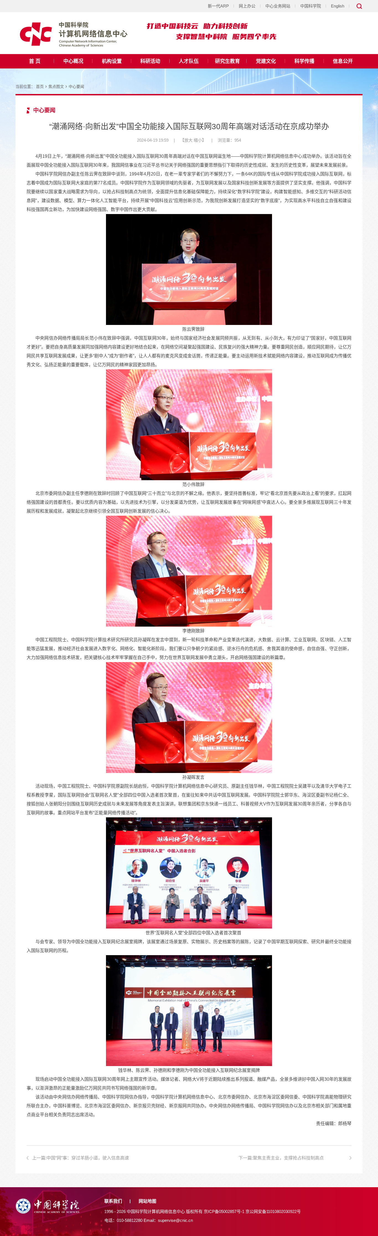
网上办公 (247, 6)
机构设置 (112, 61)
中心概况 (73, 61)
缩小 (198, 140)
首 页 (34, 61)
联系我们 (113, 1201)
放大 (188, 140)
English (337, 6)
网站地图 (147, 1201)
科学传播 (304, 61)
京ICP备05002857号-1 (224, 1211)
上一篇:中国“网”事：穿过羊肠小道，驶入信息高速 (80, 1158)
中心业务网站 (277, 6)
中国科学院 (310, 6)
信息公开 (343, 61)
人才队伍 (189, 61)
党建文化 (266, 61)
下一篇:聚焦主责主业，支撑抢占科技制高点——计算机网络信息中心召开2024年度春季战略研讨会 (292, 1159)
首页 (40, 86)
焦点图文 (56, 86)
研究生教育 (227, 61)
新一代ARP (218, 6)
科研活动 (150, 61)
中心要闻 (76, 86)
